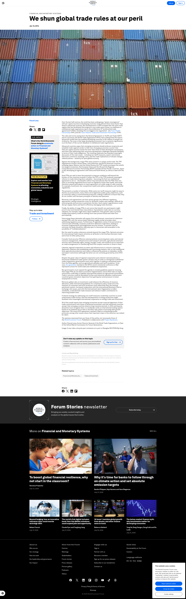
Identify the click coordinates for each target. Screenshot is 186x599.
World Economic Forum (73, 320)
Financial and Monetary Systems (45, 13)
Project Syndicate (110, 320)
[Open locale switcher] (2, 593)
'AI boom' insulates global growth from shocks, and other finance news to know (108, 521)
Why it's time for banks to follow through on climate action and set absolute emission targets (124, 481)
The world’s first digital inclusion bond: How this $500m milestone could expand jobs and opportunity (76, 521)
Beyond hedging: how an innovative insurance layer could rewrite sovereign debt (44, 521)
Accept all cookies (168, 589)
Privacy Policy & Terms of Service (93, 586)
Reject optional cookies (169, 583)
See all (153, 431)
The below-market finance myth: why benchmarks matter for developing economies (140, 521)
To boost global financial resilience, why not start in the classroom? (58, 479)
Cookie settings (169, 594)
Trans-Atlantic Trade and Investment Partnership (98, 132)
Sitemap (93, 590)
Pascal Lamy (34, 121)
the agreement (71, 265)
